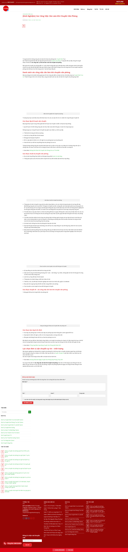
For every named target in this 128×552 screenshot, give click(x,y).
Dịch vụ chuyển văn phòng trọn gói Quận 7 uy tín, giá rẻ (17, 456)
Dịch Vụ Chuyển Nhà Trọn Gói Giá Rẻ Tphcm (12, 420)
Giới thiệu (76, 9)
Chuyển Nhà (59, 59)
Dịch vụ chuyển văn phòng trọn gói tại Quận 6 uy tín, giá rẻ (17, 460)
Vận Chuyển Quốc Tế (6, 435)
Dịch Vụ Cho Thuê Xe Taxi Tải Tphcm (10, 432)
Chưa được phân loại (28, 14)
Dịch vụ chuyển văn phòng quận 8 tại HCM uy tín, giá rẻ (17, 451)
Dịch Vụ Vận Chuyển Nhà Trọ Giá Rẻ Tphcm (12, 425)
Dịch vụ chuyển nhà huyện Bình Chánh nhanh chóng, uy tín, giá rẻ (16, 486)
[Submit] (29, 412)
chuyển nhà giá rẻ (59, 353)
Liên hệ (107, 9)
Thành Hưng (38, 20)
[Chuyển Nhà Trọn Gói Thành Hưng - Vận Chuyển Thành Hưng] (9, 8)
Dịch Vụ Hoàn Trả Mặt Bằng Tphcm (10, 430)
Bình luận (25, 381)
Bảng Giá (89, 9)
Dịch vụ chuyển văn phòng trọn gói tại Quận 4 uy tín (18, 468)
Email (52, 393)
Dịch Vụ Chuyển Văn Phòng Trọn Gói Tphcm (12, 422)
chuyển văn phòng (56, 60)
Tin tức (101, 9)
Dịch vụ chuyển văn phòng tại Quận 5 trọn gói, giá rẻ (17, 464)
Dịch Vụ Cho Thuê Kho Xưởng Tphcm (10, 438)
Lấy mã (27, 545)
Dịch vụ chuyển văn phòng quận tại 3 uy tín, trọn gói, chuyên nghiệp (17, 473)
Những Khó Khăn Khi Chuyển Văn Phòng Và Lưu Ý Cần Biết (44, 150)
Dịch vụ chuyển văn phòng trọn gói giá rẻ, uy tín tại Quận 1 (18, 478)
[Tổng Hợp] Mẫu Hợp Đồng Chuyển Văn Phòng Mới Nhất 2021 (45, 345)
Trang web (81, 393)
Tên (23, 393)
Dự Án (96, 9)
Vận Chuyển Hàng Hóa (6, 443)
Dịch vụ (83, 9)
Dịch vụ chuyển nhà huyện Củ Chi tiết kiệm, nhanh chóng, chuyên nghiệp (17, 482)
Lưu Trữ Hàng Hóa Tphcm (7, 440)
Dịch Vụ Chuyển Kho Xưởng (8, 427)
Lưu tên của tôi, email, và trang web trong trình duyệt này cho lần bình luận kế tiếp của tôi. (46, 399)
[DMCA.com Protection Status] (32, 526)
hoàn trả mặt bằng (57, 156)
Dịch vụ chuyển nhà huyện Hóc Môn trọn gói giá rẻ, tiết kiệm (18, 491)
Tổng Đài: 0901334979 (14, 543)
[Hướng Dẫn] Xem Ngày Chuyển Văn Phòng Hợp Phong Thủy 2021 (46, 359)
